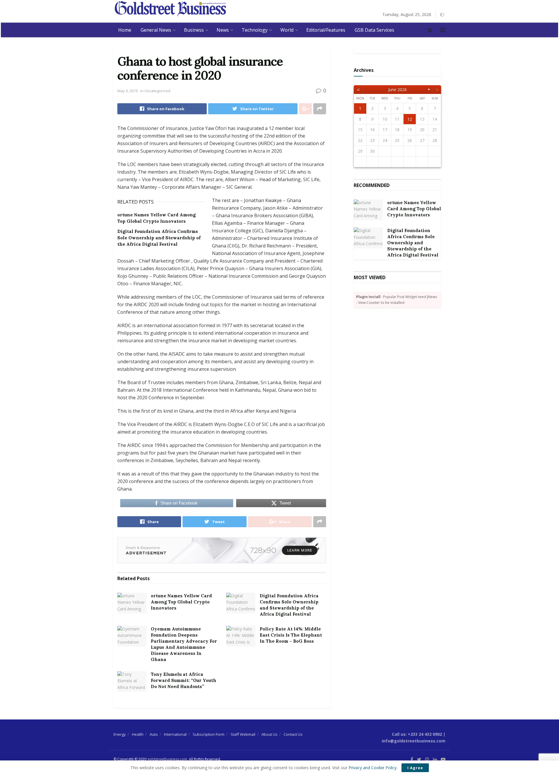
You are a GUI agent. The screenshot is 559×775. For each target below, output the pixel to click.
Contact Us (293, 734)
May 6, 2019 (127, 90)
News (223, 30)
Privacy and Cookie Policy (373, 767)
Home (124, 30)
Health (138, 734)
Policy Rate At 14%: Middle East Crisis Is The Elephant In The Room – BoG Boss (291, 635)
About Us (269, 734)
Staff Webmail (243, 734)
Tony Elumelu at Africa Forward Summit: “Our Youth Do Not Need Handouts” (183, 680)
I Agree (415, 767)
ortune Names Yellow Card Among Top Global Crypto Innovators (181, 602)
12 (409, 119)
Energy (120, 734)
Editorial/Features (325, 30)
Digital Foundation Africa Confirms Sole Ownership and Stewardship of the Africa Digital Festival (159, 238)
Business (194, 30)
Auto (154, 734)
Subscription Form (208, 734)
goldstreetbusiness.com (167, 759)
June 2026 (397, 89)
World (286, 30)
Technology (255, 30)
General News (156, 30)
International (175, 734)
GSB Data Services (374, 30)
